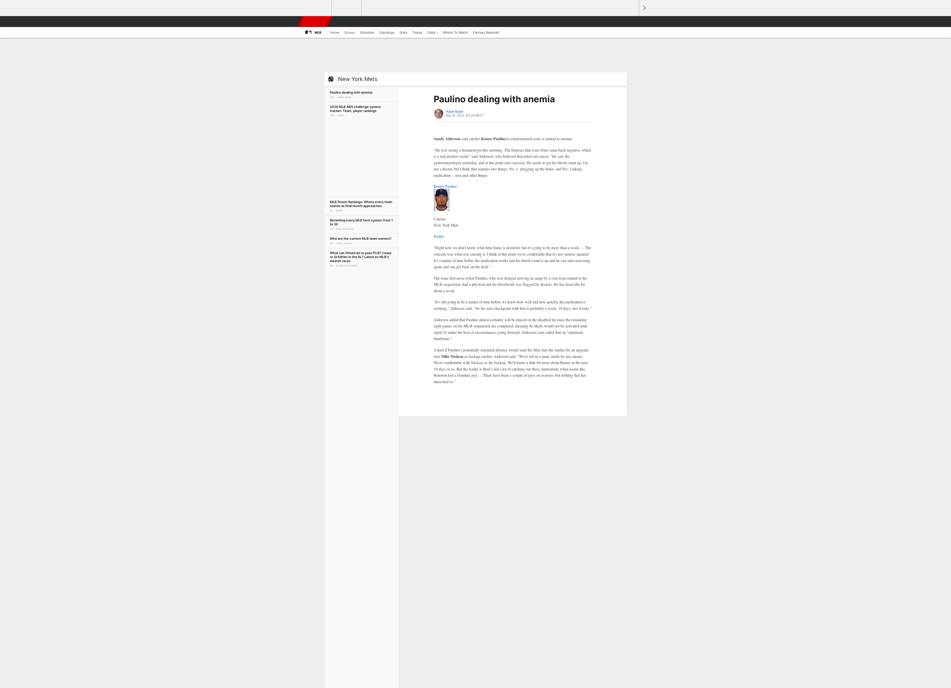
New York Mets (357, 79)
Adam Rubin (454, 111)
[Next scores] (644, 8)
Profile (439, 236)
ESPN (315, 21)
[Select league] (317, 8)
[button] (633, 21)
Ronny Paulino (445, 186)
